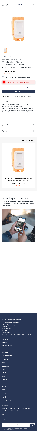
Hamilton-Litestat (6, 56)
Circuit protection (7, 356)
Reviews (4, 383)
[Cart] (34, 5)
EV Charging (5, 359)
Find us (4, 386)
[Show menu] (3, 5)
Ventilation (5, 352)
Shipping (4, 131)
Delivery (4, 379)
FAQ (6, 125)
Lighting (4, 342)
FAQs (3, 376)
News (3, 390)
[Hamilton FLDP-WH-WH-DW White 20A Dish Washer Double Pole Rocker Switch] (18, 160)
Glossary (4, 393)
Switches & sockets (8, 349)
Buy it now (18, 91)
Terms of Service (8, 429)
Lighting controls (7, 345)
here (30, 203)
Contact (4, 372)
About (3, 369)
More (3, 362)
